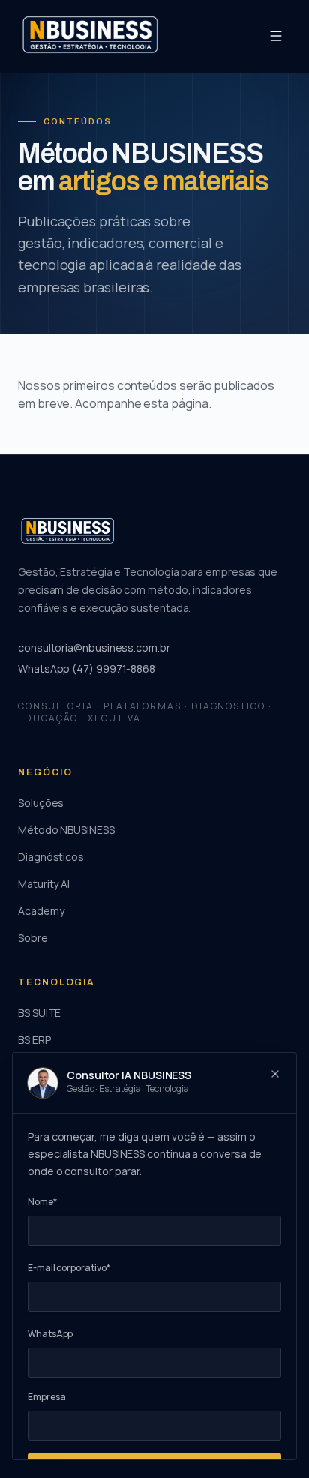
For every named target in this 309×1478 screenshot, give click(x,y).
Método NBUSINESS (66, 830)
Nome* (42, 1201)
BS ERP (34, 1040)
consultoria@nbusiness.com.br (94, 647)
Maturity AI (44, 884)
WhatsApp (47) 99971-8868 (86, 668)
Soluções (41, 803)
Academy (41, 911)
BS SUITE (39, 1013)
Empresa (46, 1396)
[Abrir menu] (276, 36)
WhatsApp (50, 1333)
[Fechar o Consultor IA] (275, 1074)
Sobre (33, 938)
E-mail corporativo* (69, 1267)
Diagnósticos (51, 857)
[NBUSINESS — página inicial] (90, 36)
